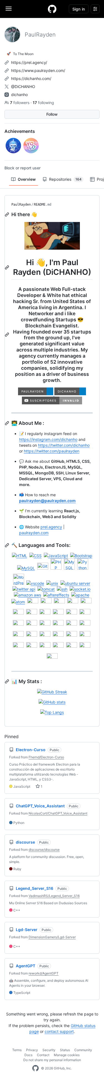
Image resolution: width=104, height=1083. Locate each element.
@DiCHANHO (23, 86)
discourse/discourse (44, 849)
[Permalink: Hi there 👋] (7, 214)
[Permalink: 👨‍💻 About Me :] (7, 423)
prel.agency (51, 526)
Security (48, 1050)
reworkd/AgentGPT (44, 973)
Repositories (65, 179)
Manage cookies (67, 1055)
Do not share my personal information (52, 1060)
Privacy (32, 1050)
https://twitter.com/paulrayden (51, 451)
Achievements (19, 131)
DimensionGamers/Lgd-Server (52, 937)
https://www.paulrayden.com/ (38, 70)
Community (83, 1050)
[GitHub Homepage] (35, 1068)
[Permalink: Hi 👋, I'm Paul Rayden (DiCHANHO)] (7, 267)
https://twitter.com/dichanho (64, 445)
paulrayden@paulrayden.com (47, 500)
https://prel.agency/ (29, 62)
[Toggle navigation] (8, 8)
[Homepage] (52, 8)
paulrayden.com (34, 532)
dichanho (19, 94)
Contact (43, 1055)
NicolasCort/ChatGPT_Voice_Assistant (58, 813)
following (43, 102)
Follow (52, 114)
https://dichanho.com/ (31, 78)
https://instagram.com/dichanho (48, 439)
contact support (59, 1031)
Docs (28, 1055)
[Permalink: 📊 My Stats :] (7, 681)
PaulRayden (21, 204)
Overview (27, 179)
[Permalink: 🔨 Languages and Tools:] (7, 545)
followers (20, 102)
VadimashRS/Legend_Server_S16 (54, 896)
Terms (17, 1050)
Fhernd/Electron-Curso (46, 757)
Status (65, 1050)
